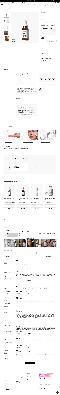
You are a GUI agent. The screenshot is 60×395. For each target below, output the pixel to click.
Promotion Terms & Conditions (20, 377)
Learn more (18, 98)
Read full (8, 142)
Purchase (17, 381)
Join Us (6, 376)
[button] (16, 5)
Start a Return (29, 374)
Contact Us (29, 373)
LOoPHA (13, 2)
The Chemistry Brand (19, 2)
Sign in (28, 378)
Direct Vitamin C (11, 148)
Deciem (24, 2)
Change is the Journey (8, 383)
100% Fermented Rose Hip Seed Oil (9, 198)
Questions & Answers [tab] (18, 220)
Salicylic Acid (17, 148)
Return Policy (18, 376)
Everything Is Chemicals (8, 384)
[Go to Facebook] (39, 389)
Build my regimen (19, 75)
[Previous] (21, 0)
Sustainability (6, 382)
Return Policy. (48, 44)
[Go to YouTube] (44, 389)
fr (9, 389)
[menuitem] (2, 2)
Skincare (5, 8)
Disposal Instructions (19, 375)
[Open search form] (51, 1)
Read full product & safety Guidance (28, 142)
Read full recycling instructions (45, 142)
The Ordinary (3, 2)
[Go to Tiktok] (47, 389)
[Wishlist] (55, 12)
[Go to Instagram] (41, 389)
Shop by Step (9, 8)
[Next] (38, 0)
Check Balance (18, 382)
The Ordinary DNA (7, 375)
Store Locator (29, 379)
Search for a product (36, 166)
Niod (7, 2)
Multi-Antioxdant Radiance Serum (24, 148)
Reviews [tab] (6, 220)
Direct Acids (5, 148)
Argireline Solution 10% (35, 198)
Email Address (41, 380)
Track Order (29, 376)
